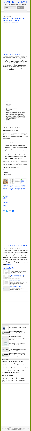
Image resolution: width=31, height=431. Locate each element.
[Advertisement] (15, 38)
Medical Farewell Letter (15, 280)
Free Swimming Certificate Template (17, 187)
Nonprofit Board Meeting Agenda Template (12, 363)
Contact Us (5, 427)
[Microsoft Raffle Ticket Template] (5, 332)
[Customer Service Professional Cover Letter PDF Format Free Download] (6, 273)
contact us (8, 264)
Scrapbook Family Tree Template (5, 187)
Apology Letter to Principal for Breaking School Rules (14, 54)
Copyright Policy (11, 427)
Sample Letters (9, 15)
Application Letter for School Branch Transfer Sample (14, 380)
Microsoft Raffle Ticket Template (16, 331)
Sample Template (22, 428)
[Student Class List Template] (5, 337)
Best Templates (15, 428)
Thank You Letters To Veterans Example (11, 378)
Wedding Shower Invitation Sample (23, 187)
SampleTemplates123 (19, 261)
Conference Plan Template (8, 372)
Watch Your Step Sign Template (10, 361)
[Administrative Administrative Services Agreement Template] (5, 345)
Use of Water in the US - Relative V (16, 326)
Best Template (14, 429)
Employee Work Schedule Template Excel (12, 370)
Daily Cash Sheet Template (9, 377)
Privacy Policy (17, 427)
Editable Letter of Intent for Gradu (17, 275)
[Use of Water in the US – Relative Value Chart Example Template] (5, 329)
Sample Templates (16, 2)
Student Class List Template (15, 336)
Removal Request (24, 427)
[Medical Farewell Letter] (6, 284)
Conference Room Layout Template (5, 204)
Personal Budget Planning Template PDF (11, 188)
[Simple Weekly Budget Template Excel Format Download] (5, 349)
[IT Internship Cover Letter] (6, 287)
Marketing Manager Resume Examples (17, 353)
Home (4, 15)
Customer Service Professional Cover (18, 270)
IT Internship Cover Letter (15, 286)
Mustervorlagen (21, 429)
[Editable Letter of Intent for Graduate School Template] (6, 279)
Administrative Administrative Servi (16, 342)
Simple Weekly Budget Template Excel (17, 348)
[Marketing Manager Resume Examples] (5, 354)
